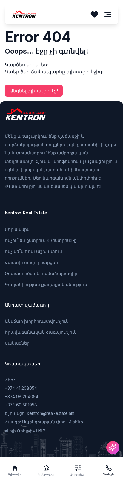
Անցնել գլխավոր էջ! (34, 91)
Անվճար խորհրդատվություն (37, 321)
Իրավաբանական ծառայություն (41, 332)
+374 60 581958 (21, 404)
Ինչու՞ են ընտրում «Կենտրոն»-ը (41, 240)
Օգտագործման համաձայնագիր (41, 273)
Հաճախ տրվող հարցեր (31, 262)
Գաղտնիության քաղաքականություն (46, 284)
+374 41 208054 (21, 388)
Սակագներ (17, 343)
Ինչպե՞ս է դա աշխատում (33, 251)
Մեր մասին (17, 229)
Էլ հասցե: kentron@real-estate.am (39, 413)
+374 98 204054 (21, 396)
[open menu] (107, 14)
